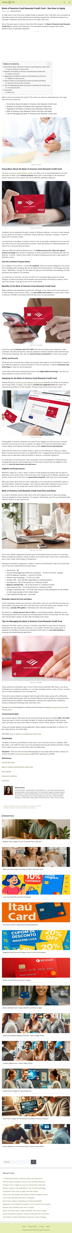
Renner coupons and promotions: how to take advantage (24, 1188)
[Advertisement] (36, 45)
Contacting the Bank (14, 87)
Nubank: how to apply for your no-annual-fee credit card (24, 1185)
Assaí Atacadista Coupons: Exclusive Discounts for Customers (26, 1214)
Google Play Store (58, 707)
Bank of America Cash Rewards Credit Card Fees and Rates (25, 81)
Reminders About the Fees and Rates (19, 83)
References (11, 92)
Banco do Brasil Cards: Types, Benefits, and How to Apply (24, 1211)
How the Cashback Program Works (18, 69)
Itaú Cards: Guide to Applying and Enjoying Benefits (22, 1201)
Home (24, 1226)
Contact (41, 1226)
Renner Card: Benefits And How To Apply (18, 1207)
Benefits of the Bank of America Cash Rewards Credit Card (24, 71)
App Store (8, 710)
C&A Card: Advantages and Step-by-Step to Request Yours (25, 1195)
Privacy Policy (32, 1226)
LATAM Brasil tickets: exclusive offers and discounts (22, 1178)
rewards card (16, 747)
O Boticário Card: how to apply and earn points (20, 1191)
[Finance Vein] (8, 2)
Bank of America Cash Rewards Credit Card (20, 173)
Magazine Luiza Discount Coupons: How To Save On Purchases (27, 1204)
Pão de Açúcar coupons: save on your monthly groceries (24, 1182)
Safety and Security (13, 74)
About (48, 1226)
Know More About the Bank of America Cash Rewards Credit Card (27, 67)
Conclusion (8, 90)
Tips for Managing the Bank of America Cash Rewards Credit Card (27, 85)
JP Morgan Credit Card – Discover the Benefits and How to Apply (19, 808)
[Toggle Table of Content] (48, 64)
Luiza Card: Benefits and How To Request (18, 1198)
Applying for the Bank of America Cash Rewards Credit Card (25, 76)
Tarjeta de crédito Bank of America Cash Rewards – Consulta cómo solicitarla (22, 806)
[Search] (33, 1162)
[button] (64, 2)
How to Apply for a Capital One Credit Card (25, 734)
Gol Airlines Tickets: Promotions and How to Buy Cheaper (24, 1217)
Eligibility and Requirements (16, 78)
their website (6, 771)
